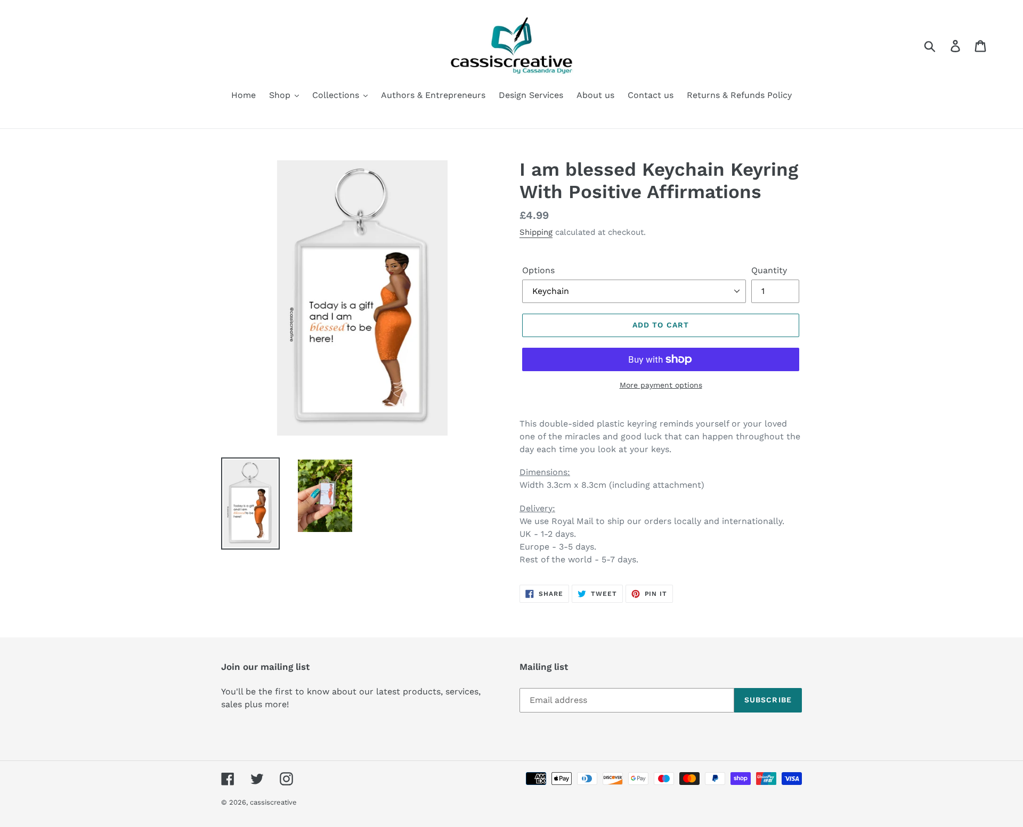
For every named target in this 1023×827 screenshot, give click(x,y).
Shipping (536, 232)
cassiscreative (273, 802)
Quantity (769, 270)
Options (538, 270)
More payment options (661, 385)
